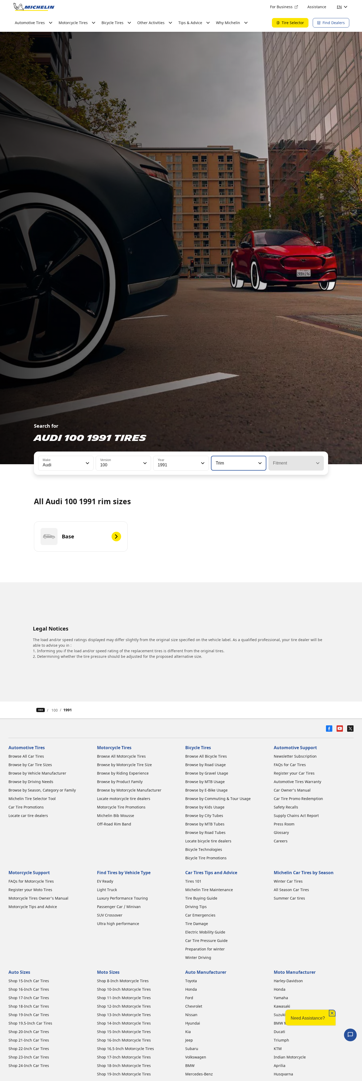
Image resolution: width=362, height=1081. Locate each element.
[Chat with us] (350, 1035)
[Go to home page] (34, 7)
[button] (87, 463)
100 (54, 710)
